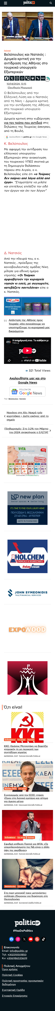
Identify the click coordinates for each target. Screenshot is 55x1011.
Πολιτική (7, 50)
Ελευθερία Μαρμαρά (20, 88)
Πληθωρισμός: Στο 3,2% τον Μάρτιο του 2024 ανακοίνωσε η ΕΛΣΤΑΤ (26, 431)
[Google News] (43, 78)
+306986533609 (17, 958)
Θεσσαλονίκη (10, 886)
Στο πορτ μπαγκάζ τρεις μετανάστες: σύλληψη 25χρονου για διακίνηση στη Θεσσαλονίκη (26, 896)
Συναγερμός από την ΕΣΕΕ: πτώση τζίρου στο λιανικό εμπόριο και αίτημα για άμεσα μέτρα (26, 798)
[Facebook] (6, 78)
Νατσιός (22, 399)
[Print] (32, 78)
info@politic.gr (19, 951)
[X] (11, 78)
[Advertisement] (27, 222)
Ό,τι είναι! (21, 739)
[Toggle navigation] (5, 3)
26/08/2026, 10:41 (11, 854)
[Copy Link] (38, 78)
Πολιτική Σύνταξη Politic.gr (29, 756)
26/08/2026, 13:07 (11, 756)
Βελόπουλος (13, 399)
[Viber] (27, 78)
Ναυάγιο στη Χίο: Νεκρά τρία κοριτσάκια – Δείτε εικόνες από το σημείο (28, 416)
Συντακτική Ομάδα (13, 990)
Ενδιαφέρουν (10, 739)
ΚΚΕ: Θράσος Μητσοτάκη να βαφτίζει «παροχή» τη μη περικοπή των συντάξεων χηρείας (26, 749)
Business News (10, 788)
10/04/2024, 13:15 (16, 84)
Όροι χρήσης (10, 969)
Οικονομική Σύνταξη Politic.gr (30, 805)
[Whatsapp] (22, 78)
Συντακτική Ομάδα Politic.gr (30, 903)
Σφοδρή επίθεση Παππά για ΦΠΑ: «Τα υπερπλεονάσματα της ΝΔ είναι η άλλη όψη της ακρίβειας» (26, 847)
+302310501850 (17, 955)
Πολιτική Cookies (12, 975)
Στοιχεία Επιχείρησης (15, 996)
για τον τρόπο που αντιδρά (23, 122)
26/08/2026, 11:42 (11, 805)
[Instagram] (17, 78)
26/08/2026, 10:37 (11, 903)
